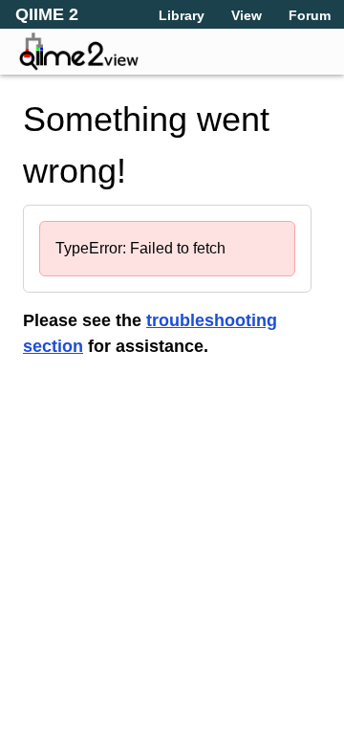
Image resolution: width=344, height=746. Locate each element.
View (246, 15)
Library (181, 15)
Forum (310, 15)
